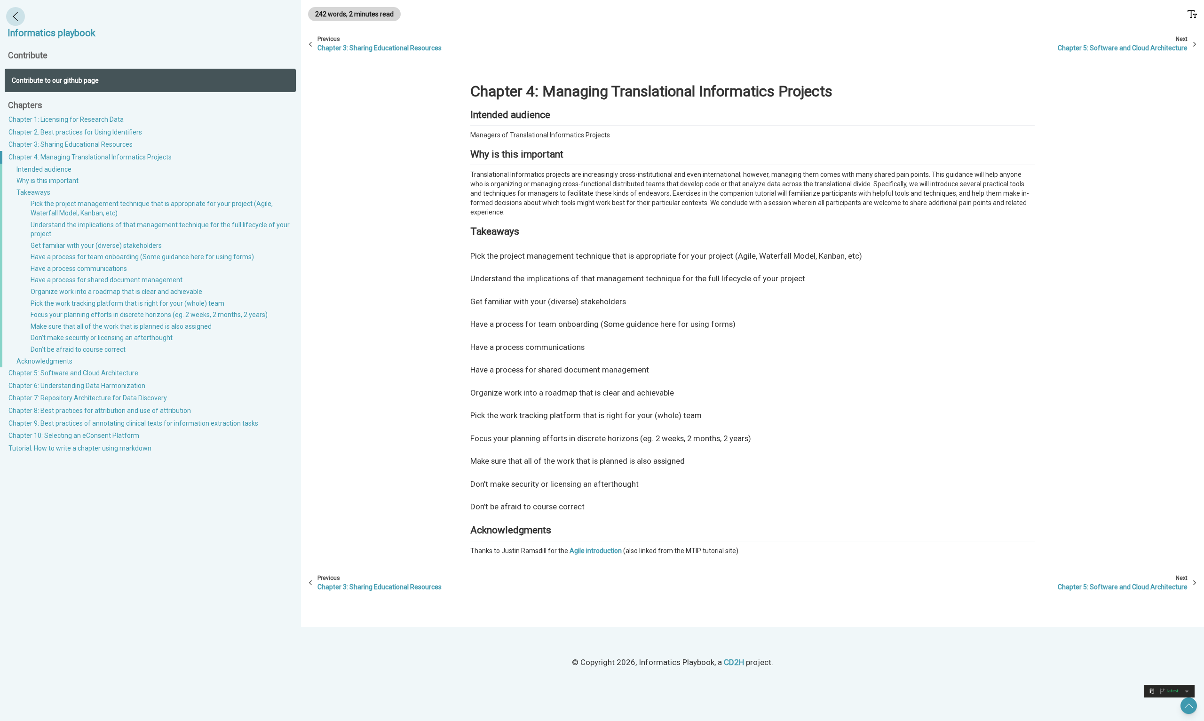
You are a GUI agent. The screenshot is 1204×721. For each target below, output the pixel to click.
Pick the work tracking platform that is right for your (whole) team (127, 303)
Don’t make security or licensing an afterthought (102, 338)
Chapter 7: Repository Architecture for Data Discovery (87, 398)
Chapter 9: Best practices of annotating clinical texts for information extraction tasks (133, 423)
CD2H (734, 662)
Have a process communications (79, 268)
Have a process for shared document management (106, 280)
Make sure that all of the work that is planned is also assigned (121, 326)
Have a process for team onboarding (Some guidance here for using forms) (142, 257)
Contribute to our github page (55, 80)
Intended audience (43, 169)
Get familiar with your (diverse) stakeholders (96, 245)
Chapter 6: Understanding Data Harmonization (76, 385)
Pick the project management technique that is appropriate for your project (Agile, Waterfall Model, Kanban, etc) (152, 208)
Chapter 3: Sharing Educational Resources (70, 145)
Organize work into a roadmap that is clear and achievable (116, 291)
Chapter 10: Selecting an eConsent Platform (73, 436)
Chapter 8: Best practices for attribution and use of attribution (99, 410)
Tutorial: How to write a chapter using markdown (79, 448)
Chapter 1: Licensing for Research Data (66, 119)
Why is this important (47, 180)
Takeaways (33, 192)
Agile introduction (596, 551)
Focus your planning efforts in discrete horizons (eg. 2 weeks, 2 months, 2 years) (149, 315)
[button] (1188, 705)
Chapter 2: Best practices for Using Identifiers (75, 132)
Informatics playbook (51, 33)
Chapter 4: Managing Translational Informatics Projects (90, 157)
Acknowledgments (44, 361)
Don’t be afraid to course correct (78, 349)
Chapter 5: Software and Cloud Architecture (73, 373)
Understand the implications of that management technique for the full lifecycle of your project (160, 229)
